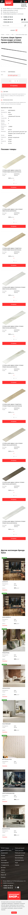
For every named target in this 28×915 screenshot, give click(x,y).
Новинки (17, 865)
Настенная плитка (19, 860)
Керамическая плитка (6, 850)
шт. (10, 81)
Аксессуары (4, 860)
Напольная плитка (19, 855)
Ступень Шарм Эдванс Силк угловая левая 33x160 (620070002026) (12, 210)
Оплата (3, 870)
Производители (4, 862)
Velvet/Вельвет (6, 723)
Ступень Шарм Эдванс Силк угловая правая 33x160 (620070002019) (12, 444)
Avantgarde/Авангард (8, 793)
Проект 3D (3, 874)
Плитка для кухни (19, 850)
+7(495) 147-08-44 (8, 17)
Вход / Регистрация (21, 1)
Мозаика (3, 855)
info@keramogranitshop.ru (8, 10)
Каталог (13, 30)
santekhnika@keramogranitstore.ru (10, 13)
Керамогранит (4, 852)
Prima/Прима (5, 652)
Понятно (14, 912)
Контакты (3, 877)
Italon (12, 34)
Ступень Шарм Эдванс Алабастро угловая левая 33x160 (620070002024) (11, 171)
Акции (16, 862)
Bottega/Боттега (7, 759)
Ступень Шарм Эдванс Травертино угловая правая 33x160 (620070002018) (12, 405)
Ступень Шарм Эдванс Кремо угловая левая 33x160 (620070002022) (12, 327)
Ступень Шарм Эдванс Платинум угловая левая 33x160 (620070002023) (13, 288)
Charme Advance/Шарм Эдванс (22, 34)
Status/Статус (6, 688)
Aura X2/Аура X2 (6, 617)
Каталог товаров (5, 848)
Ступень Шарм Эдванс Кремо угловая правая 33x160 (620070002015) (12, 366)
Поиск (25, 25)
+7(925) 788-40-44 (8, 19)
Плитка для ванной (19, 848)
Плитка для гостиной (20, 852)
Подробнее (4, 589)
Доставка (3, 867)
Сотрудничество (5, 865)
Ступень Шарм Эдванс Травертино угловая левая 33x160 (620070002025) (11, 249)
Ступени (3, 857)
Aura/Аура (5, 581)
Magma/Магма (6, 828)
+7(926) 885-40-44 (8, 22)
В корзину (14, 85)
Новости (3, 872)
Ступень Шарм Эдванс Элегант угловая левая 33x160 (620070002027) (13, 483)
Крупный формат (19, 857)
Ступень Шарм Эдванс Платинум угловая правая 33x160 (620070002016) (13, 522)
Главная (2, 34)
